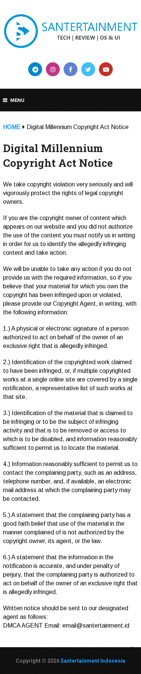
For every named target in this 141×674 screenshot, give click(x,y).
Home (12, 127)
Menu (17, 100)
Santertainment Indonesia (93, 661)
